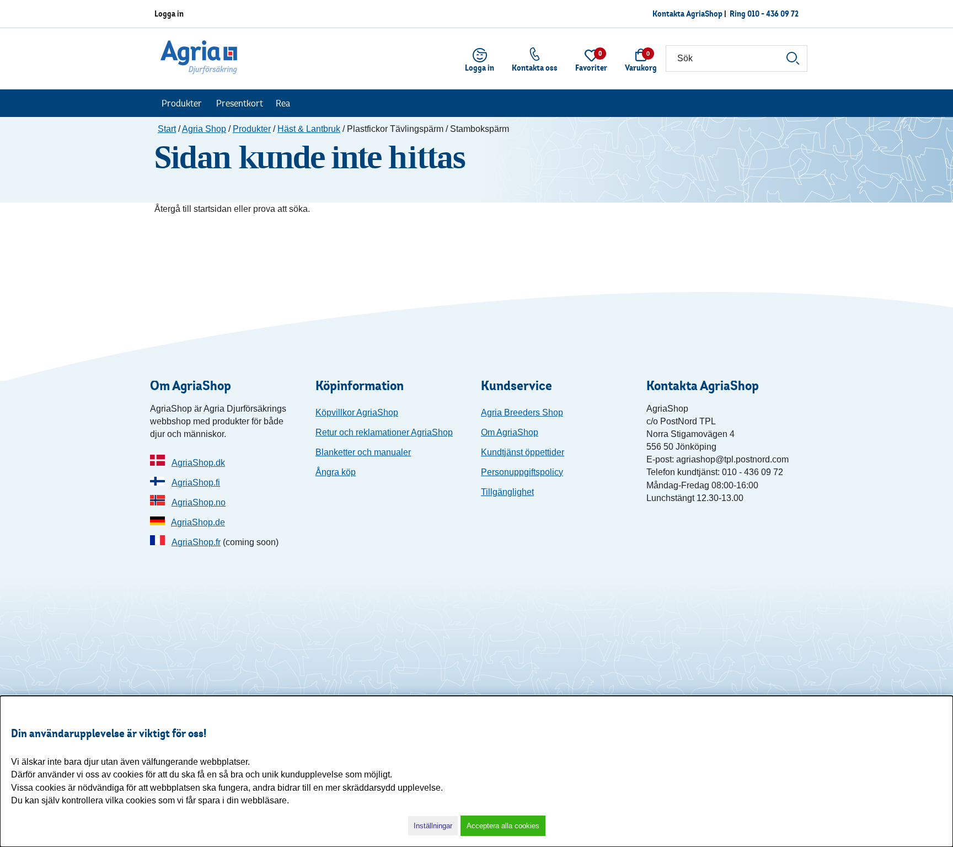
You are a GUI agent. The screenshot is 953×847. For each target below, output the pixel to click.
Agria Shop (204, 129)
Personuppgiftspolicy (522, 472)
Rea (283, 103)
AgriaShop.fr (196, 542)
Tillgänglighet (507, 492)
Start (167, 129)
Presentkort (239, 103)
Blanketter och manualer (363, 452)
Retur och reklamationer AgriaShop (384, 432)
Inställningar (433, 826)
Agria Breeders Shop (522, 412)
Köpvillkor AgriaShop (356, 412)
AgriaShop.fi (196, 482)
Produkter (182, 103)
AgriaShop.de (198, 522)
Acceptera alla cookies (503, 826)
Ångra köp (335, 472)
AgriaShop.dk (198, 462)
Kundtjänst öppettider (522, 452)
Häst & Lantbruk (308, 129)
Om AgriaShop (509, 432)
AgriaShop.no (199, 502)
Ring (764, 13)
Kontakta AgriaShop (687, 13)
